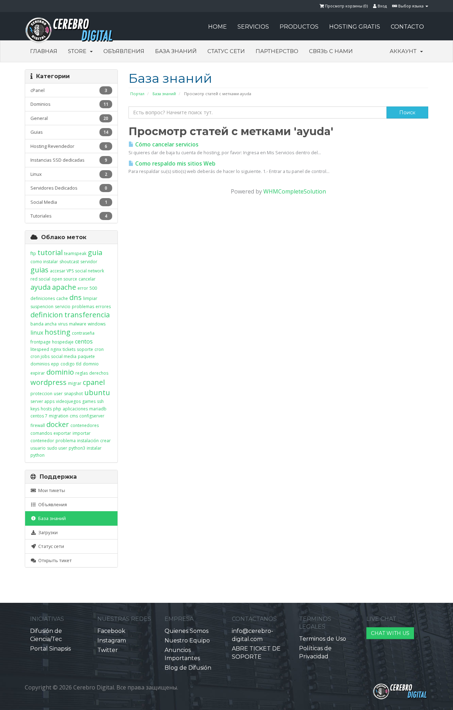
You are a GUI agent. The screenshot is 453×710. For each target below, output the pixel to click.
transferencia (87, 314)
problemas (83, 307)
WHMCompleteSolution (294, 191)
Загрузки (47, 532)
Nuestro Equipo (187, 640)
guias (39, 270)
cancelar (87, 279)
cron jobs (40, 356)
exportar (62, 433)
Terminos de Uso (322, 638)
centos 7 (38, 416)
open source (64, 279)
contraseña (83, 333)
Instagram (111, 640)
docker (57, 424)
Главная (43, 51)
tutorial (50, 252)
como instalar (44, 262)
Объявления (123, 51)
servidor (88, 262)
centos (84, 341)
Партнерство (277, 51)
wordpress (48, 382)
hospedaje (63, 342)
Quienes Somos (186, 631)
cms (74, 416)
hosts (46, 409)
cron (99, 349)
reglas (81, 373)
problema (66, 441)
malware (77, 324)
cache (62, 298)
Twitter (107, 650)
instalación (88, 441)
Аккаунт (404, 51)
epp (55, 364)
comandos (41, 433)
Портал (137, 93)
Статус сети (226, 51)
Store (78, 51)
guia (95, 252)
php (57, 409)
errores (103, 307)
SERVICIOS (253, 26)
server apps (42, 401)
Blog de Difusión (188, 667)
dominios (40, 364)
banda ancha (43, 324)
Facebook (111, 631)
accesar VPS (62, 271)
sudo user (57, 448)
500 (93, 288)
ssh (100, 401)
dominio (60, 372)
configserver (91, 416)
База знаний (176, 51)
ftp (33, 253)
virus (63, 324)
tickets (69, 349)
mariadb (98, 409)
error (83, 288)
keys (34, 409)
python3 (77, 448)
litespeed (39, 349)
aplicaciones (75, 409)
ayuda (40, 287)
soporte (85, 349)
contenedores (84, 425)
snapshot (73, 394)
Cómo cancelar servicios (166, 144)
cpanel (94, 382)
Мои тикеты (50, 490)
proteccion (41, 394)
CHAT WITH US (390, 633)
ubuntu (97, 392)
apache (64, 287)
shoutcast (69, 262)
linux (36, 332)
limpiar (90, 298)
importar (82, 433)
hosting (57, 332)
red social (40, 279)
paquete (86, 356)
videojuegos (68, 401)
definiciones (42, 298)
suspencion (41, 307)
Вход (382, 5)
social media (63, 356)
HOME (217, 26)
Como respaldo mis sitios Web (175, 163)
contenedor (42, 441)
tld (78, 364)
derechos (98, 373)
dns (75, 297)
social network (89, 271)
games (89, 401)
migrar (74, 383)
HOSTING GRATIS (354, 26)
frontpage (40, 342)
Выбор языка (411, 5)
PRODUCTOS (299, 26)
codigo (68, 364)
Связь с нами (331, 51)
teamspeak (75, 253)
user (58, 394)
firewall (37, 425)
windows (96, 324)
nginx (56, 349)
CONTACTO (407, 26)
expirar (37, 373)
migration (58, 416)
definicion (46, 314)
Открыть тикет (54, 560)
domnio (91, 364)
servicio (62, 307)
